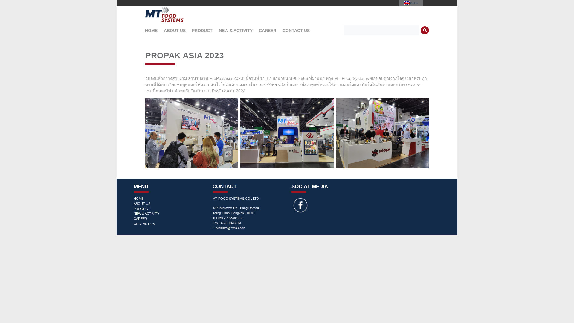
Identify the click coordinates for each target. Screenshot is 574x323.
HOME (151, 30)
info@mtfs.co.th (233, 228)
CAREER (267, 30)
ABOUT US (175, 30)
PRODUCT (202, 30)
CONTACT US (296, 30)
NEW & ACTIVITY (236, 30)
